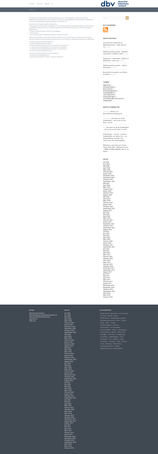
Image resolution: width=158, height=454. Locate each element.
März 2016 (106, 295)
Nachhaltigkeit (103, 334)
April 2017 (106, 278)
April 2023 (106, 216)
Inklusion (107, 322)
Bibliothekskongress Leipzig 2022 (118, 318)
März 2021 (106, 255)
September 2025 (109, 181)
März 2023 (106, 218)
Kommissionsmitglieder (105, 329)
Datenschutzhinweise (36, 313)
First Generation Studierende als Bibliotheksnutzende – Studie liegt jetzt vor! (114, 45)
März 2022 (106, 239)
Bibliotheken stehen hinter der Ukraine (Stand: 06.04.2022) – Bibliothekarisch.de (115, 146)
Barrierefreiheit (108, 87)
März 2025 (106, 187)
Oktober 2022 (108, 226)
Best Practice (107, 89)
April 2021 (106, 253)
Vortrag (102, 343)
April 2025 (106, 185)
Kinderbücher (116, 325)
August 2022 (107, 229)
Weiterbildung (108, 343)
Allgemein (106, 85)
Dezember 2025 (108, 176)
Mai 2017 (106, 276)
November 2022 (108, 224)
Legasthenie (113, 332)
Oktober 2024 (108, 193)
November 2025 (108, 177)
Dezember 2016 (108, 285)
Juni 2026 (106, 164)
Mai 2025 (106, 183)
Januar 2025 (107, 191)
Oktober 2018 (108, 266)
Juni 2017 (106, 274)
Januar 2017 (107, 283)
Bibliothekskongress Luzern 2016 (107, 320)
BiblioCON (110, 315)
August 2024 (107, 195)
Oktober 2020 (108, 258)
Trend (109, 339)
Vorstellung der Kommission (113, 98)
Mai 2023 (106, 214)
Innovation (113, 322)
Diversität (124, 320)
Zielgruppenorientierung (105, 348)
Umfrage (121, 339)
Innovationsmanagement (105, 325)
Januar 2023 (107, 222)
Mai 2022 (106, 235)
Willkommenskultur (117, 343)
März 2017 (106, 280)
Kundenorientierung (104, 332)
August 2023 (107, 210)
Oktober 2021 (108, 245)
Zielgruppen (107, 100)
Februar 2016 (107, 297)
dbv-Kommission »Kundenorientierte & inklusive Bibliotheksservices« (43, 316)
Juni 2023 (106, 212)
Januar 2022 (107, 243)
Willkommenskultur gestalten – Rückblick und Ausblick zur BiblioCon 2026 (115, 53)
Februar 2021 (107, 256)
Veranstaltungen (109, 97)
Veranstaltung (112, 341)
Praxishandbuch (108, 93)
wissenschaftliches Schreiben (106, 346)
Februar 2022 (107, 241)
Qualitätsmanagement (114, 336)
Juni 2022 (106, 233)
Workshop (117, 346)
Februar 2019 (107, 264)
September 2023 (109, 208)
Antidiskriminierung (104, 313)
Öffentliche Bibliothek (118, 348)
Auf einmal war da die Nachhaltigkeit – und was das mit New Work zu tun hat (114, 120)
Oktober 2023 (108, 206)
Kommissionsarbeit (104, 327)
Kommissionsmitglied (115, 327)
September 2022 (109, 228)
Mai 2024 (106, 197)
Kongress (114, 329)
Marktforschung (121, 332)
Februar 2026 (107, 172)
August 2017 (107, 272)
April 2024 (106, 199)
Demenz (118, 320)
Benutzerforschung (123, 313)
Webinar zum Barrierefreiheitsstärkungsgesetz (112, 112)
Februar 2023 (107, 220)
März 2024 (106, 201)
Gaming (102, 322)
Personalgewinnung (120, 334)
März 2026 (106, 170)
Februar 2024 (107, 203)
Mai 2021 (106, 251)
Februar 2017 (107, 281)
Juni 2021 (106, 249)
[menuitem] (31, 3)
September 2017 (109, 270)
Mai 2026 (106, 166)
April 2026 (106, 168)
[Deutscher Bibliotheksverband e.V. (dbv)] (114, 3)
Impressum (33, 319)
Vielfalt (118, 341)
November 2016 (108, 287)
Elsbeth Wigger (107, 134)
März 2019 (106, 262)
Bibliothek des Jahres (105, 318)
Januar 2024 (107, 204)
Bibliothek (116, 315)
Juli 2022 (106, 231)
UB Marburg (115, 339)
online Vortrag (111, 334)
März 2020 (106, 260)
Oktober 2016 (108, 289)
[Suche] (52, 3)
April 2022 (106, 237)
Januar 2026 (107, 174)
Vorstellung (123, 341)
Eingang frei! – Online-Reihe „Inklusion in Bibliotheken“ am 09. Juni (116, 59)
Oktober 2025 (108, 179)
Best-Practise (103, 315)
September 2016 (109, 291)
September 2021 (109, 247)
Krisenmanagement (110, 91)
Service (122, 336)
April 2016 (106, 293)
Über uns (32, 10)
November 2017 (108, 268)
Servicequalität (103, 339)
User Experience (109, 95)
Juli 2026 (106, 162)
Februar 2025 (107, 189)
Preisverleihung (103, 336)
